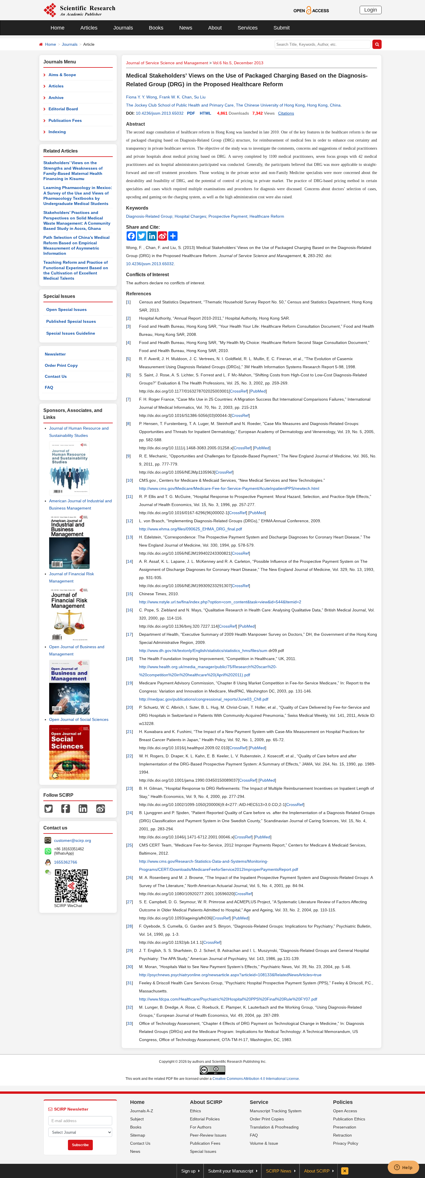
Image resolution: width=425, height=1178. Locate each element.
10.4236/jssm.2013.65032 (160, 113)
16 (129, 610)
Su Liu (200, 97)
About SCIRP (206, 1102)
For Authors (200, 1127)
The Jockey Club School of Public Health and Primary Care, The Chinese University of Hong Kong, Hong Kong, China (233, 105)
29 (129, 950)
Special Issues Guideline (70, 333)
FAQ (49, 387)
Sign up (188, 1170)
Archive (56, 97)
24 (129, 812)
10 (129, 480)
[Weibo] (100, 808)
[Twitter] (49, 808)
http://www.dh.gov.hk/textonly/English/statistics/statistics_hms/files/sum (203, 650)
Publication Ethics (349, 1119)
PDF (191, 113)
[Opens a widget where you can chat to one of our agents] (403, 1168)
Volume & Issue (264, 1143)
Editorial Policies (205, 1119)
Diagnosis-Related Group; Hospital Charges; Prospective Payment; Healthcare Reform (205, 216)
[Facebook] (65, 808)
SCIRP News (278, 1170)
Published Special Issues (71, 321)
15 (129, 593)
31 (129, 983)
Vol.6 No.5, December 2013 (238, 63)
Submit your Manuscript (230, 1170)
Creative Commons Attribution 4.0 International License (255, 1079)
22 (129, 756)
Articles (88, 28)
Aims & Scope (62, 74)
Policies (343, 1102)
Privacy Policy (345, 1143)
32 (129, 1007)
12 (129, 521)
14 (129, 561)
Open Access (345, 1111)
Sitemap (137, 1135)
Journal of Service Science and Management (167, 63)
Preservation (344, 1127)
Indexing (57, 131)
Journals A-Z (141, 1111)
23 (129, 788)
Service (259, 1102)
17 (129, 634)
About (215, 28)
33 (129, 1023)
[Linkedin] (83, 808)
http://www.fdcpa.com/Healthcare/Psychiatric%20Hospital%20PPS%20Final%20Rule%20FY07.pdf (228, 999)
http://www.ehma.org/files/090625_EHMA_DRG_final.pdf (190, 529)
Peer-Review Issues (208, 1135)
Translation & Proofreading (274, 1127)
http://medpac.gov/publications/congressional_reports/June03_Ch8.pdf (203, 699)
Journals (123, 28)
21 (129, 731)
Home (57, 28)
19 (129, 683)
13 (129, 537)
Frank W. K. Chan (175, 97)
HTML (205, 113)
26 (129, 877)
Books (156, 28)
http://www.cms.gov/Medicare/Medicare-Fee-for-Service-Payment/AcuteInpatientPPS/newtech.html (229, 488)
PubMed (258, 391)
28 (129, 926)
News (185, 28)
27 (129, 901)
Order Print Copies (267, 1119)
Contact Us (56, 376)
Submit (282, 28)
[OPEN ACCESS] (311, 10)
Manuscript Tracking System (276, 1111)
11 (129, 496)
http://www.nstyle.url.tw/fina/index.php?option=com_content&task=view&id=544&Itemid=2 (220, 602)
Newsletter (55, 354)
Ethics (195, 1111)
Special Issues (203, 1151)
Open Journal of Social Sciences (78, 719)
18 (129, 658)
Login (370, 10)
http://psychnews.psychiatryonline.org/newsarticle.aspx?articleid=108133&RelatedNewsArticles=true (230, 974)
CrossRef (238, 391)
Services (248, 28)
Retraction (342, 1135)
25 (129, 845)
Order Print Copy (61, 365)
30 (129, 966)
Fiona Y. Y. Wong (141, 97)
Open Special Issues (66, 309)
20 (129, 707)
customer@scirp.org (72, 840)
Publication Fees (65, 120)
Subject (137, 1119)
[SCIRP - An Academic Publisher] (79, 10)
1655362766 (65, 862)
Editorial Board (63, 109)
